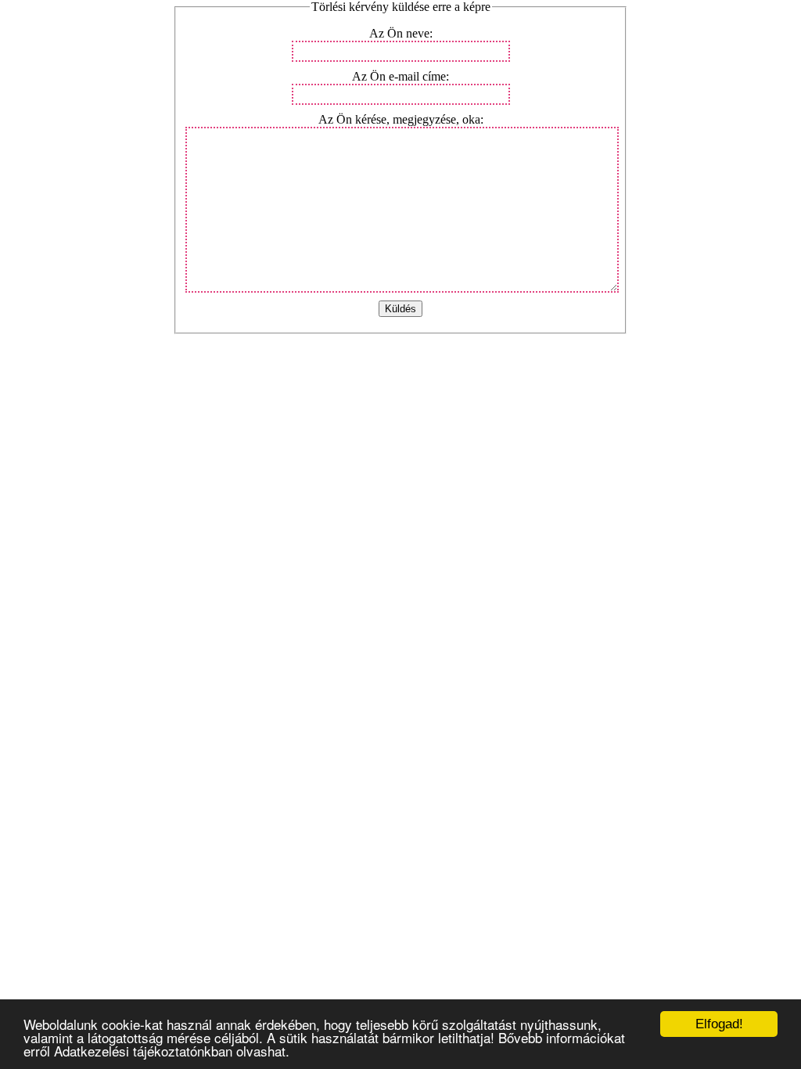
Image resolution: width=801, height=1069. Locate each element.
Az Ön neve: (401, 33)
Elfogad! (719, 1024)
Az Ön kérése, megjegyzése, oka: (400, 119)
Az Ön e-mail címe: (400, 76)
